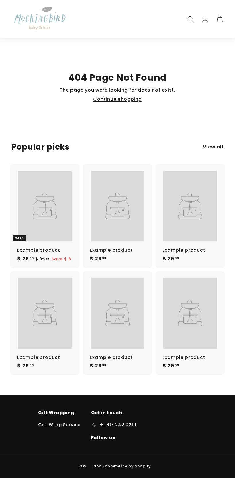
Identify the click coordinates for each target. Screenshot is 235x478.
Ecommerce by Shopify (127, 466)
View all (213, 147)
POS (82, 466)
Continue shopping (117, 99)
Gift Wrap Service (59, 425)
